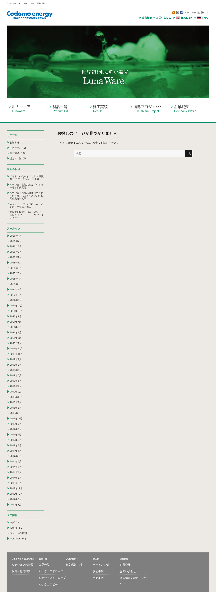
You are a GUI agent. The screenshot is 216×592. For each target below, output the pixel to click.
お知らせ (14, 142)
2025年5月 (16, 284)
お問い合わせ (128, 571)
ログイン (14, 522)
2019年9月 (16, 359)
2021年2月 (15, 337)
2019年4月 (16, 386)
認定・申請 (16, 158)
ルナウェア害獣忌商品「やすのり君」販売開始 (26, 186)
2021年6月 (15, 327)
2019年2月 (15, 391)
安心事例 (98, 571)
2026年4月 (16, 241)
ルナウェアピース (49, 584)
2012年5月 (15, 504)
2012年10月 (16, 493)
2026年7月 (16, 235)
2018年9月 (16, 402)
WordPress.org (18, 538)
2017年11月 (16, 418)
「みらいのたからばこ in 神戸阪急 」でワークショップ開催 (27, 178)
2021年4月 (15, 332)
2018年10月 (16, 397)
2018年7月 (15, 413)
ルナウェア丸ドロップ (52, 577)
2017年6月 (15, 439)
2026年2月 (16, 251)
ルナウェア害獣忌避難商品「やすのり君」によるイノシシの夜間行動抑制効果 (26, 195)
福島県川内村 (74, 564)
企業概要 (125, 564)
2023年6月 (16, 289)
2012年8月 (15, 499)
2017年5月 (15, 445)
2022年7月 (15, 300)
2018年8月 (16, 407)
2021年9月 (15, 316)
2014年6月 (16, 461)
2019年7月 (15, 370)
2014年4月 (16, 472)
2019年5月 (16, 380)
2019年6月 (16, 375)
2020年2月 (16, 343)
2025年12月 (16, 262)
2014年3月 (16, 477)
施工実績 (14, 153)
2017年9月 (15, 423)
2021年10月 (16, 310)
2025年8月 (16, 273)
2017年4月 (15, 450)
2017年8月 (15, 429)
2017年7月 (15, 434)
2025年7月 (16, 278)
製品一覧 (44, 564)
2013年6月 (16, 482)
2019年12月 (16, 348)
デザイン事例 (101, 564)
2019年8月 (16, 364)
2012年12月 (16, 488)
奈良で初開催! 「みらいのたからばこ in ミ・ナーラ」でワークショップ (27, 215)
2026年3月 (16, 246)
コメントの (18, 533)
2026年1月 (15, 257)
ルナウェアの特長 (22, 564)
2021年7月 (15, 321)
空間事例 (98, 577)
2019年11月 (16, 353)
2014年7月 (15, 456)
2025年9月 (16, 267)
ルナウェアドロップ (51, 571)
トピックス (16, 147)
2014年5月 (16, 466)
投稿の (16, 527)
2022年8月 (16, 294)
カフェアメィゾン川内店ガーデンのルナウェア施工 (26, 205)
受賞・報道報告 (21, 571)
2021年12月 (16, 305)
